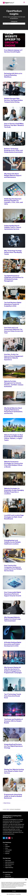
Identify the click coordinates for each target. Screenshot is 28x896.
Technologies (8, 850)
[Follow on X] (12, 838)
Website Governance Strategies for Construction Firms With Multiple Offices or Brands (13, 464)
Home (8, 809)
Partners (7, 853)
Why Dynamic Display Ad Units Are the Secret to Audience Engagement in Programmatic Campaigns (13, 669)
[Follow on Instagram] (9, 838)
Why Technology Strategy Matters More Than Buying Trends (13, 252)
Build (6, 844)
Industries (7, 851)
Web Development (9, 862)
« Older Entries (6, 803)
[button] (26, 879)
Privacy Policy (18, 894)
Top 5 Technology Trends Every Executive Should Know (12, 695)
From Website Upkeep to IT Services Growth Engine (13, 51)
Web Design (8, 860)
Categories (14, 21)
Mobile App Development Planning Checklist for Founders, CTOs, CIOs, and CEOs (13, 201)
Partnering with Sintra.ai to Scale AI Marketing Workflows (13, 75)
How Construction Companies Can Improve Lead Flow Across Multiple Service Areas (13, 567)
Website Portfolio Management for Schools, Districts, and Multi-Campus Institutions (13, 383)
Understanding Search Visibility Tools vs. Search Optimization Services (12, 227)
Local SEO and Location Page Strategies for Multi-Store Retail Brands (14, 517)
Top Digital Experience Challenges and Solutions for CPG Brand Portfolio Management (13, 278)
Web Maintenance (9, 864)
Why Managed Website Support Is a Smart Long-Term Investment (12, 619)
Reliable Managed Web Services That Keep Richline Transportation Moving (13, 100)
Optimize (7, 846)
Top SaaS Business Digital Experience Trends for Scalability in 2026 (12, 304)
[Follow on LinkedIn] (4, 838)
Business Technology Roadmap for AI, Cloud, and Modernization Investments (13, 150)
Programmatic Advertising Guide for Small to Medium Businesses (13, 796)
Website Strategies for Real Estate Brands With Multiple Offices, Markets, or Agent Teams (13, 437)
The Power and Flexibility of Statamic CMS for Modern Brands (13, 721)
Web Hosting (8, 865)
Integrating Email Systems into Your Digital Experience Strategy (13, 746)
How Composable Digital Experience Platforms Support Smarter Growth (12, 594)
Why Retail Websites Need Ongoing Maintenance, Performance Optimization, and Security (13, 410)
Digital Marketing (9, 867)
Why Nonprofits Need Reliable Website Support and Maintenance (12, 175)
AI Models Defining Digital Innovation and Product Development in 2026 (12, 644)
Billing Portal (8, 876)
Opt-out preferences (11, 894)
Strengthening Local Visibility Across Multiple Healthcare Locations (12, 542)
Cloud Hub (7, 874)
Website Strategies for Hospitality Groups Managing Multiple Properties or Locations (14, 491)
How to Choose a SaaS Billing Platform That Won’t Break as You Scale (14, 125)
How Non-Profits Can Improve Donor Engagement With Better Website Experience (13, 356)
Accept (14, 891)
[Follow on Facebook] (7, 838)
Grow (6, 848)
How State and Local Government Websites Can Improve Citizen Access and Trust (13, 330)
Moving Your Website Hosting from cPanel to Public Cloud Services (14, 771)
